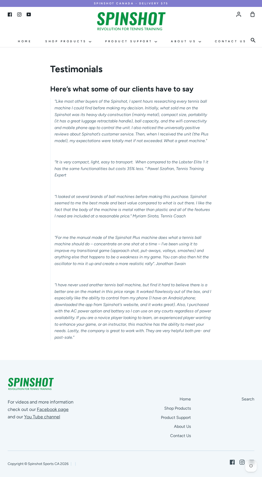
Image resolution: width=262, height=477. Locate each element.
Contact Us (231, 41)
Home (24, 41)
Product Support (130, 41)
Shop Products (67, 41)
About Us (185, 41)
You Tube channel (42, 417)
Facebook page (53, 409)
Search (248, 399)
